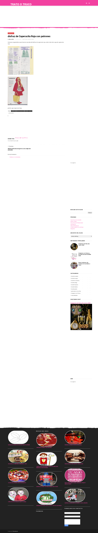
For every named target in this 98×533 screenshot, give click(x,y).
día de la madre (74, 276)
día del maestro (74, 284)
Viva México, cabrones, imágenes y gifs (17, 463)
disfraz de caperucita (20, 110)
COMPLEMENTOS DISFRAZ (77, 227)
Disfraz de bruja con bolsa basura (73, 444)
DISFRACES (11, 33)
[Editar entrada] (11, 113)
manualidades (74, 295)
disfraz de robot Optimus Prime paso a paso (47, 486)
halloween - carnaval (28, 110)
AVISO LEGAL (74, 221)
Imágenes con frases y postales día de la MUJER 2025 (84, 254)
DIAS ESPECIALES (75, 225)
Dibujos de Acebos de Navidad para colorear (19, 444)
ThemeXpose (15, 531)
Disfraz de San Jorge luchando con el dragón (76, 503)
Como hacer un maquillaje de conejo (17, 501)
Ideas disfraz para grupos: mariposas (74, 463)
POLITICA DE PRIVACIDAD (77, 223)
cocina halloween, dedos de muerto (17, 482)
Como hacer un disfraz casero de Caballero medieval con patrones (47, 467)
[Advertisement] (49, 16)
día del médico (74, 287)
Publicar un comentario (15, 157)
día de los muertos (75, 280)
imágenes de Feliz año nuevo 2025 (80, 303)
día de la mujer (74, 278)
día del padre (74, 289)
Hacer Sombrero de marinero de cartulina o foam (84, 264)
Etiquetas (73, 228)
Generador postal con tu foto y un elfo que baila (48, 505)
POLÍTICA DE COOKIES (76, 220)
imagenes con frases (75, 293)
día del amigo (74, 282)
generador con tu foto (76, 291)
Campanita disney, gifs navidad (44, 447)
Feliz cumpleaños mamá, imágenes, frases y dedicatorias (75, 483)
